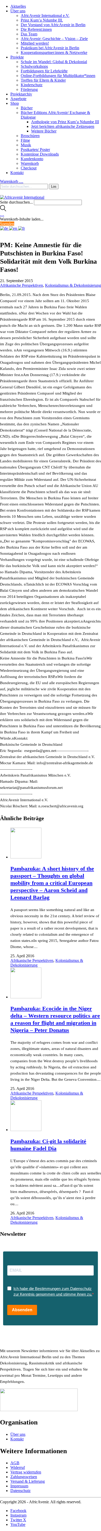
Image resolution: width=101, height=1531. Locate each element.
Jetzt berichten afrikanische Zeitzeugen (62, 126)
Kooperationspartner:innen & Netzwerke (54, 52)
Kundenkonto (32, 159)
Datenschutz (20, 1490)
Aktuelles (18, 6)
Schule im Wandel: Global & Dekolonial (54, 62)
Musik (26, 145)
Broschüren (30, 135)
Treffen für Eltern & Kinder (43, 80)
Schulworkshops (34, 66)
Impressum (19, 1486)
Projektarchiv (21, 94)
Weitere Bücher (43, 131)
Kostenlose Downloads (40, 154)
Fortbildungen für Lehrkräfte (44, 71)
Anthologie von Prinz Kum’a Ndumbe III (65, 122)
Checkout (29, 168)
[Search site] (3, 210)
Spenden (7, 224)
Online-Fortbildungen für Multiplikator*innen (58, 75)
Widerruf (17, 1467)
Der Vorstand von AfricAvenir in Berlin (53, 25)
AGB (14, 1463)
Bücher (27, 108)
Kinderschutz (31, 85)
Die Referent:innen (36, 29)
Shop (14, 103)
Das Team (29, 34)
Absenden (22, 1310)
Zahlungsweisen (23, 1477)
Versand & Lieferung (27, 1481)
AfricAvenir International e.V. (45, 15)
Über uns (17, 11)
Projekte (17, 57)
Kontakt (17, 172)
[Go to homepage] (22, 197)
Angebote (18, 99)
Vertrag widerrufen (25, 1472)
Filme (25, 140)
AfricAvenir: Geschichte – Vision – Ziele (54, 38)
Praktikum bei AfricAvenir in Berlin (50, 48)
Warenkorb (30, 163)
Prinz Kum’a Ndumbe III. (42, 20)
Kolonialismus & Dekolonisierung (73, 285)
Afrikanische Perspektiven (21, 285)
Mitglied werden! (35, 43)
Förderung (29, 89)
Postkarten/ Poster (35, 149)
